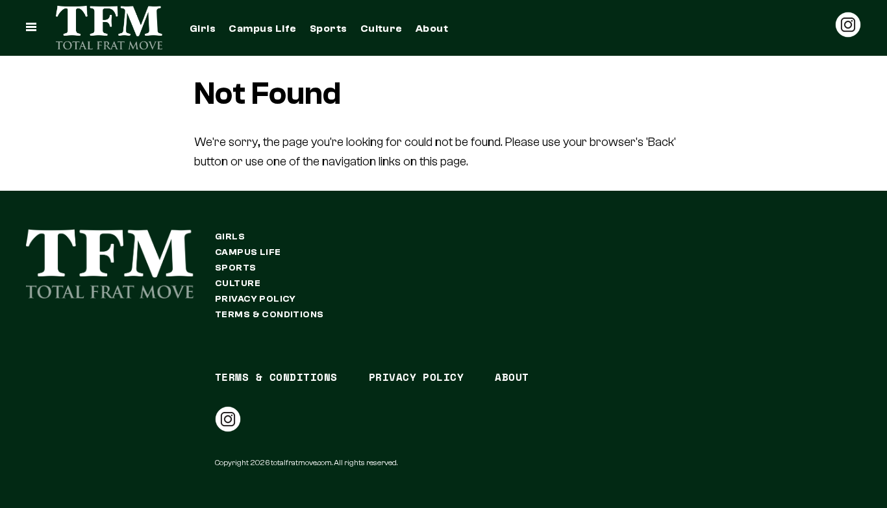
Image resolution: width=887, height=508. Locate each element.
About (432, 28)
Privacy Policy (255, 299)
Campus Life (262, 28)
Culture (381, 28)
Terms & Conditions (269, 314)
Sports (328, 28)
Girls (203, 28)
